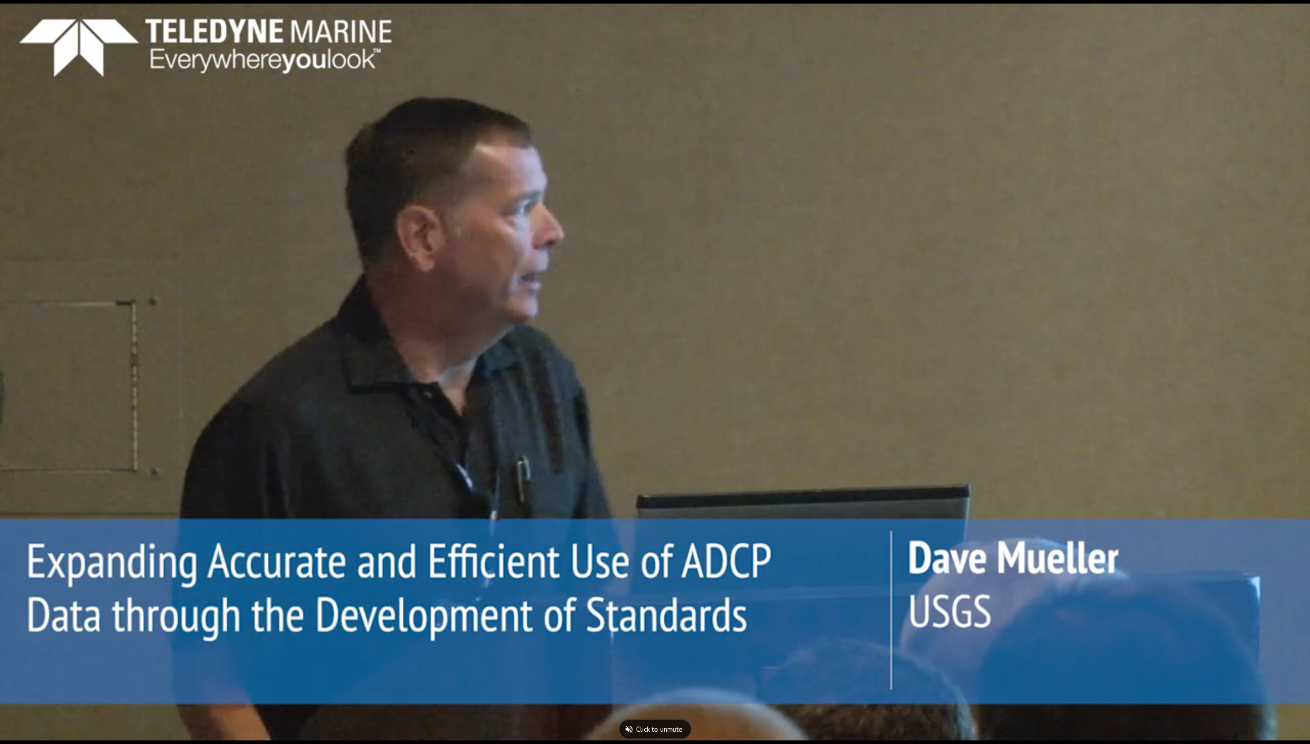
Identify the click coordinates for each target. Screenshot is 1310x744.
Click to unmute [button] (659, 729)
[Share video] (1296, 13)
